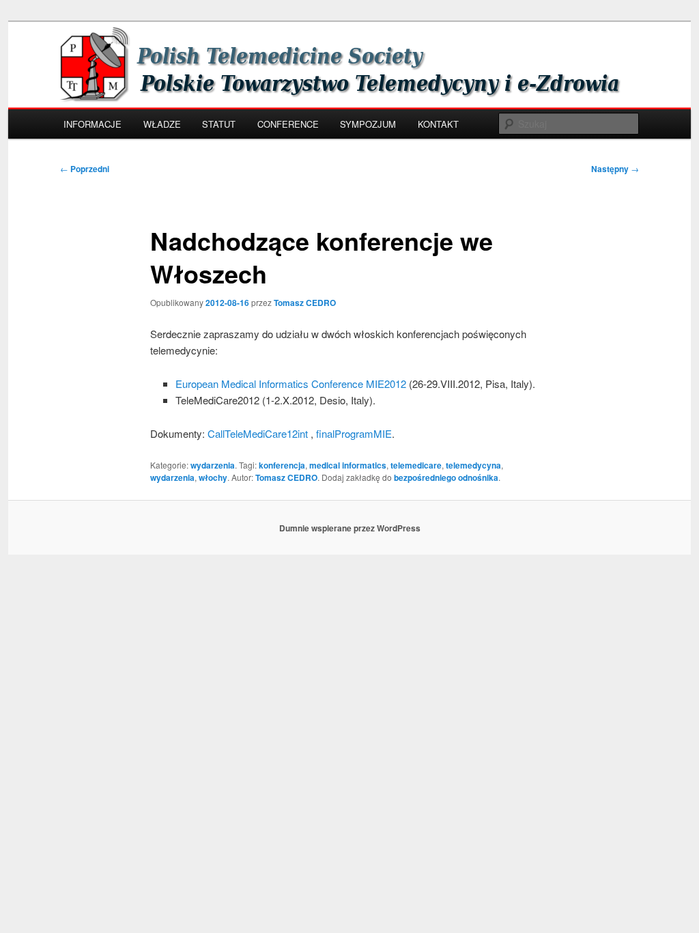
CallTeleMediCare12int (258, 433)
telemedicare (416, 465)
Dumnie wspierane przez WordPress (349, 528)
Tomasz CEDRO (305, 302)
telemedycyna (473, 465)
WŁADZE (162, 123)
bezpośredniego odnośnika (446, 477)
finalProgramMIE (354, 433)
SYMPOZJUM (368, 123)
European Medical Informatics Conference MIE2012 (290, 383)
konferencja (282, 465)
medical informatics (347, 465)
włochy (213, 477)
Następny (615, 169)
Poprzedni (84, 169)
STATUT (219, 123)
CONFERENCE (288, 123)
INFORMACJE (92, 123)
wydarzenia (212, 465)
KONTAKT (438, 123)
